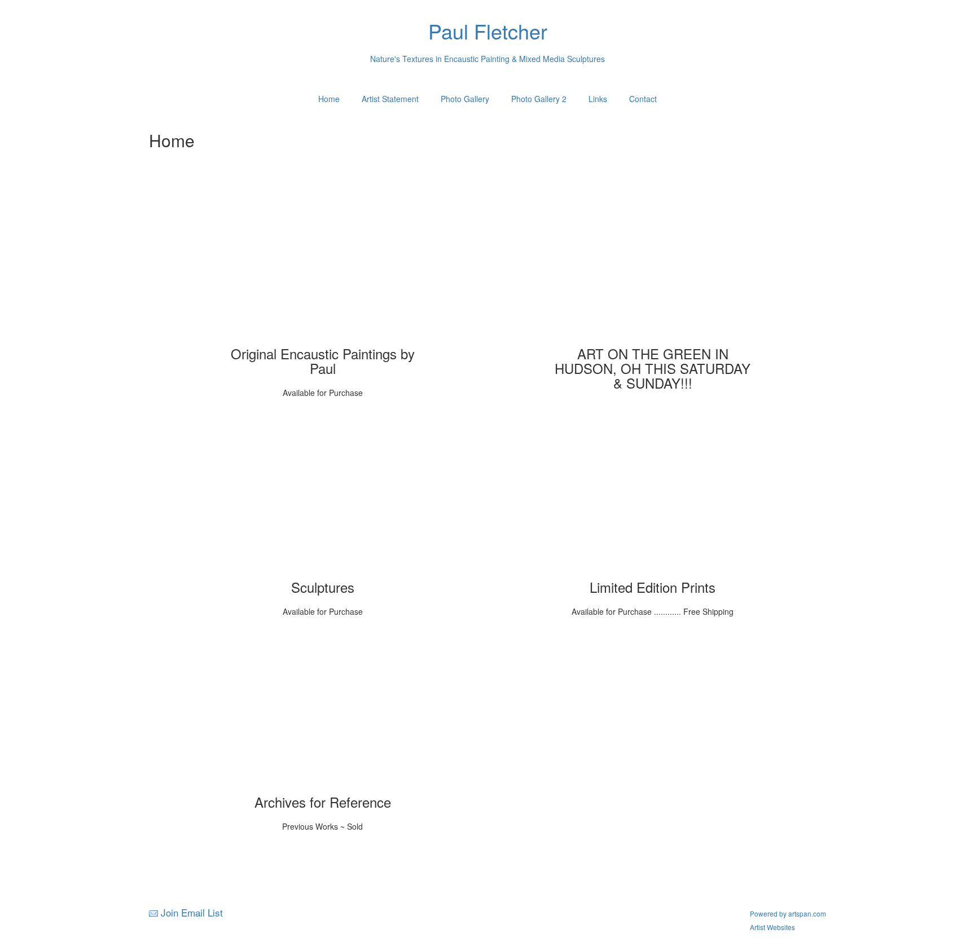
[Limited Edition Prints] (652, 498)
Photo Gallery (465, 98)
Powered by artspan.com (788, 913)
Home (329, 98)
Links (597, 98)
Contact (643, 98)
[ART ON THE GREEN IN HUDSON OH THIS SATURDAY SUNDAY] (652, 264)
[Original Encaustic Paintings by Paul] (322, 264)
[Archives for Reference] (322, 712)
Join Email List (192, 912)
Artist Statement (390, 98)
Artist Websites (772, 927)
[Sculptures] (322, 498)
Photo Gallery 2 (538, 98)
